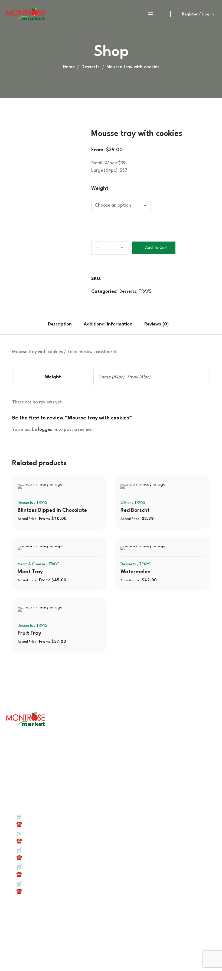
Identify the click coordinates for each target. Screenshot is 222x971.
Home (69, 67)
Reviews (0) (156, 324)
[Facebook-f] (87, 926)
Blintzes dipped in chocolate (52, 510)
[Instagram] (119, 926)
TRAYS (145, 291)
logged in (47, 429)
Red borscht (134, 510)
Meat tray (30, 572)
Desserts (90, 67)
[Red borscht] (162, 486)
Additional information (108, 324)
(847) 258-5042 (39, 824)
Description (60, 324)
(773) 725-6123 (38, 858)
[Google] (134, 926)
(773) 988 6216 (37, 891)
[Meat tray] (60, 548)
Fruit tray (29, 633)
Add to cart (156, 248)
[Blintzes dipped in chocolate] (60, 486)
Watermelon (135, 572)
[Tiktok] (103, 926)
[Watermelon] (162, 548)
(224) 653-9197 (38, 874)
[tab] (60, 324)
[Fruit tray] (60, 609)
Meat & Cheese (31, 564)
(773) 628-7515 (38, 841)
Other (125, 503)
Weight (99, 188)
